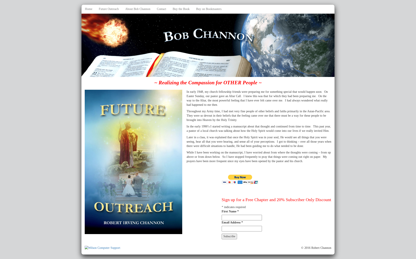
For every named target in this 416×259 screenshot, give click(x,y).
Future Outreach (109, 9)
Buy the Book (181, 9)
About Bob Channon (137, 9)
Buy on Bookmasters (208, 9)
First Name (230, 211)
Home (88, 9)
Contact (161, 9)
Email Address (232, 222)
